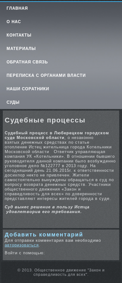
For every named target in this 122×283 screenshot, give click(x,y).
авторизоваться (22, 245)
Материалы (21, 48)
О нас (14, 21)
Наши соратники (28, 89)
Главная (17, 8)
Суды (13, 102)
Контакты (19, 35)
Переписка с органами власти (46, 75)
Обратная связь (27, 62)
